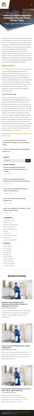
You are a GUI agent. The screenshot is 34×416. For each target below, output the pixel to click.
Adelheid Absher (10, 23)
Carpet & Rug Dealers (9, 240)
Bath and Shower (8, 227)
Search (28, 160)
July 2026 (5, 248)
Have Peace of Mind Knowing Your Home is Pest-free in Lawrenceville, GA (16, 390)
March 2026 (6, 257)
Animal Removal (7, 220)
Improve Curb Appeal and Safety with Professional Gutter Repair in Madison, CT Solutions (15, 169)
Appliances (6, 222)
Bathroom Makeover (9, 229)
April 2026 (6, 255)
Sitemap (14, 413)
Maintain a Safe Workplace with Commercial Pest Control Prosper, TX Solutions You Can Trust (15, 304)
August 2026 (6, 246)
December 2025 (7, 263)
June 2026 (6, 250)
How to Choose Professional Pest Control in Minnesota (16, 347)
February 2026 (7, 259)
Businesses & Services (9, 235)
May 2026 (6, 252)
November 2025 (7, 265)
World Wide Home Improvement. (22, 412)
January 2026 (7, 261)
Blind (4, 231)
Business (5, 233)
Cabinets (5, 238)
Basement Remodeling (9, 225)
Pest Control (27, 23)
